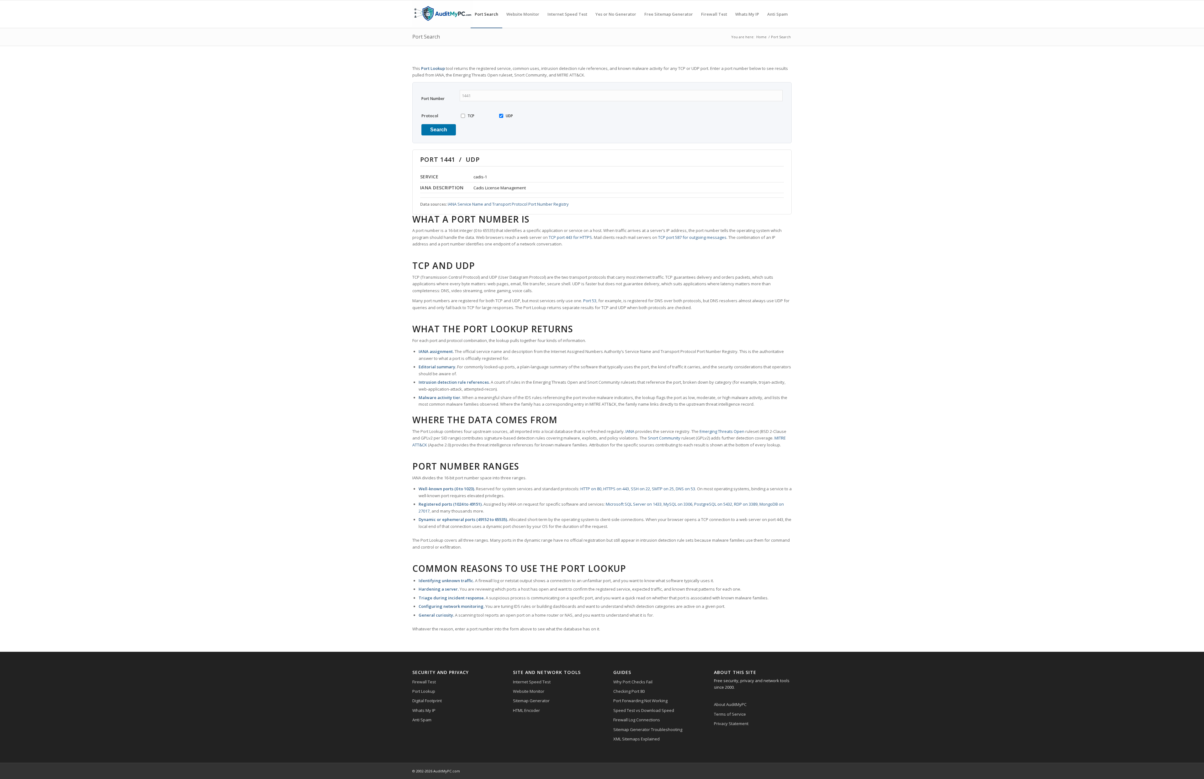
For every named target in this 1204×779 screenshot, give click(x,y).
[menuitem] (486, 14)
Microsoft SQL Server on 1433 (634, 504)
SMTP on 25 (663, 489)
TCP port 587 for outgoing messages (692, 237)
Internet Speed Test (532, 682)
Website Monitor (528, 691)
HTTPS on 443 (616, 489)
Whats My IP (424, 710)
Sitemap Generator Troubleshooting (647, 729)
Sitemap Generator (531, 700)
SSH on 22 (640, 489)
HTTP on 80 (590, 489)
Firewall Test (424, 682)
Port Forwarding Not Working (640, 700)
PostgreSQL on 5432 (713, 504)
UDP (509, 115)
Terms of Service (730, 714)
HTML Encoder (526, 710)
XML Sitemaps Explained (636, 739)
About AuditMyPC (730, 704)
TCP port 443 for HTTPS (570, 237)
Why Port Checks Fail (632, 682)
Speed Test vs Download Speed (643, 710)
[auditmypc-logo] (442, 14)
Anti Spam (421, 720)
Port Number (433, 98)
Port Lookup (423, 691)
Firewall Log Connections (636, 720)
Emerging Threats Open (722, 431)
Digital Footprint (427, 700)
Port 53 (589, 300)
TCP (470, 115)
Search (438, 129)
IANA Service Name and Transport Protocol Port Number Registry (508, 204)
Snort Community (664, 438)
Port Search (426, 36)
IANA (630, 431)
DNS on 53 (685, 489)
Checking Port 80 (629, 691)
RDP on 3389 (746, 504)
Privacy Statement (731, 723)
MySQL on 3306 (677, 504)
